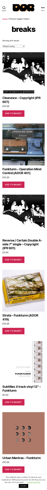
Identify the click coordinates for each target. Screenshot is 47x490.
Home (4, 19)
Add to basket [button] (13, 113)
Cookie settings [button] (33, 482)
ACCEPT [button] (23, 486)
